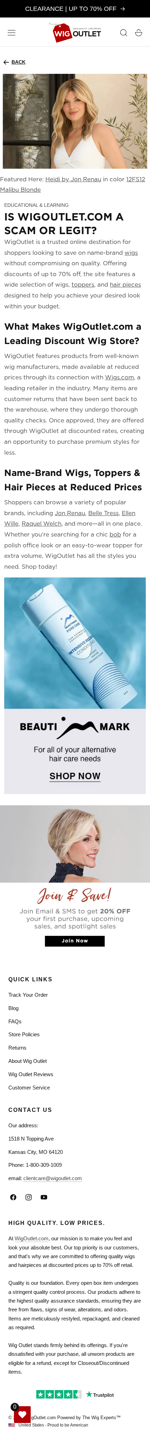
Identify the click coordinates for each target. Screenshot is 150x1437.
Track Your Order (28, 995)
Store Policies (24, 1034)
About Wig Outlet (27, 1061)
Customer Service (29, 1088)
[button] (11, 32)
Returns (17, 1048)
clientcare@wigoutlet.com (52, 1178)
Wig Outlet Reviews (30, 1074)
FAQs (15, 1021)
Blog (13, 1008)
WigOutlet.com (31, 1238)
